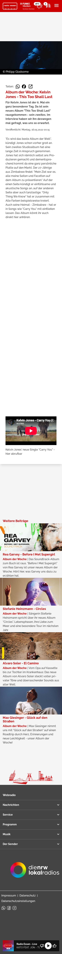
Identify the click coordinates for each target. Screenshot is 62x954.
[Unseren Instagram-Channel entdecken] (14, 908)
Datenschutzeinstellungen (18, 901)
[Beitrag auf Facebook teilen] (24, 86)
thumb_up (54, 946)
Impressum (8, 895)
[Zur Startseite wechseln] (10, 6)
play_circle (48, 946)
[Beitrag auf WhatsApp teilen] (18, 86)
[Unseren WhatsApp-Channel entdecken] (3, 908)
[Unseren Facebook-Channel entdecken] (9, 908)
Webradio (9, 795)
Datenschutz (27, 895)
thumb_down (42, 946)
